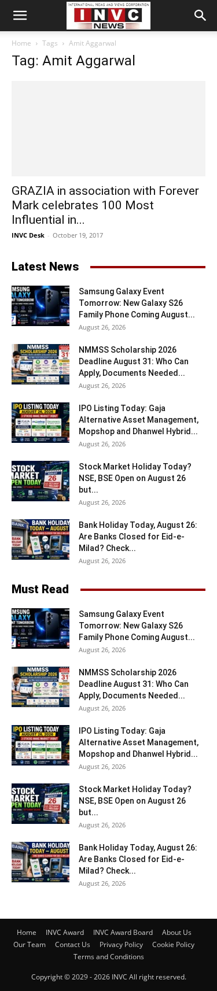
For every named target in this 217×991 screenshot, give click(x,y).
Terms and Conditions (108, 957)
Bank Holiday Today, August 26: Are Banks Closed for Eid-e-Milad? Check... (138, 536)
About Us (177, 932)
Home (21, 43)
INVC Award (65, 932)
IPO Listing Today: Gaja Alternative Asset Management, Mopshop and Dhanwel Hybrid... (138, 420)
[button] (19, 15)
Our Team (29, 944)
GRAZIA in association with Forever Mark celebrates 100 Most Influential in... (105, 205)
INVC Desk (28, 235)
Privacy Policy (121, 944)
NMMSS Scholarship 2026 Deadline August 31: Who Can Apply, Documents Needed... (134, 361)
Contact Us (72, 944)
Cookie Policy (173, 944)
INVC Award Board (123, 932)
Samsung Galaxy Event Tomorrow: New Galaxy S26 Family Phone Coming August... (137, 303)
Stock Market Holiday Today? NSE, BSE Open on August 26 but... (135, 478)
